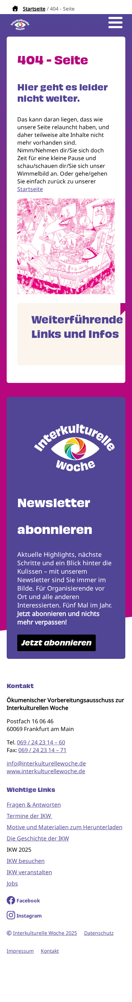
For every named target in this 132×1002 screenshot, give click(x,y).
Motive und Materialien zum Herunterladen (64, 827)
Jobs (12, 883)
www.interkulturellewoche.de (46, 771)
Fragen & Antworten (34, 804)
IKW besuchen (26, 861)
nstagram (30, 915)
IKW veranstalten (29, 872)
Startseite (34, 8)
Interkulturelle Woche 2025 (45, 932)
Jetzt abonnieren (56, 642)
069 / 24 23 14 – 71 (42, 750)
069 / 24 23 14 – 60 (41, 742)
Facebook (28, 900)
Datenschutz (99, 932)
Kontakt (50, 950)
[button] (66, 292)
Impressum (20, 950)
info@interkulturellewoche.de (46, 763)
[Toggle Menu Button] (115, 22)
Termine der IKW (29, 816)
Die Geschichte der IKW (38, 838)
